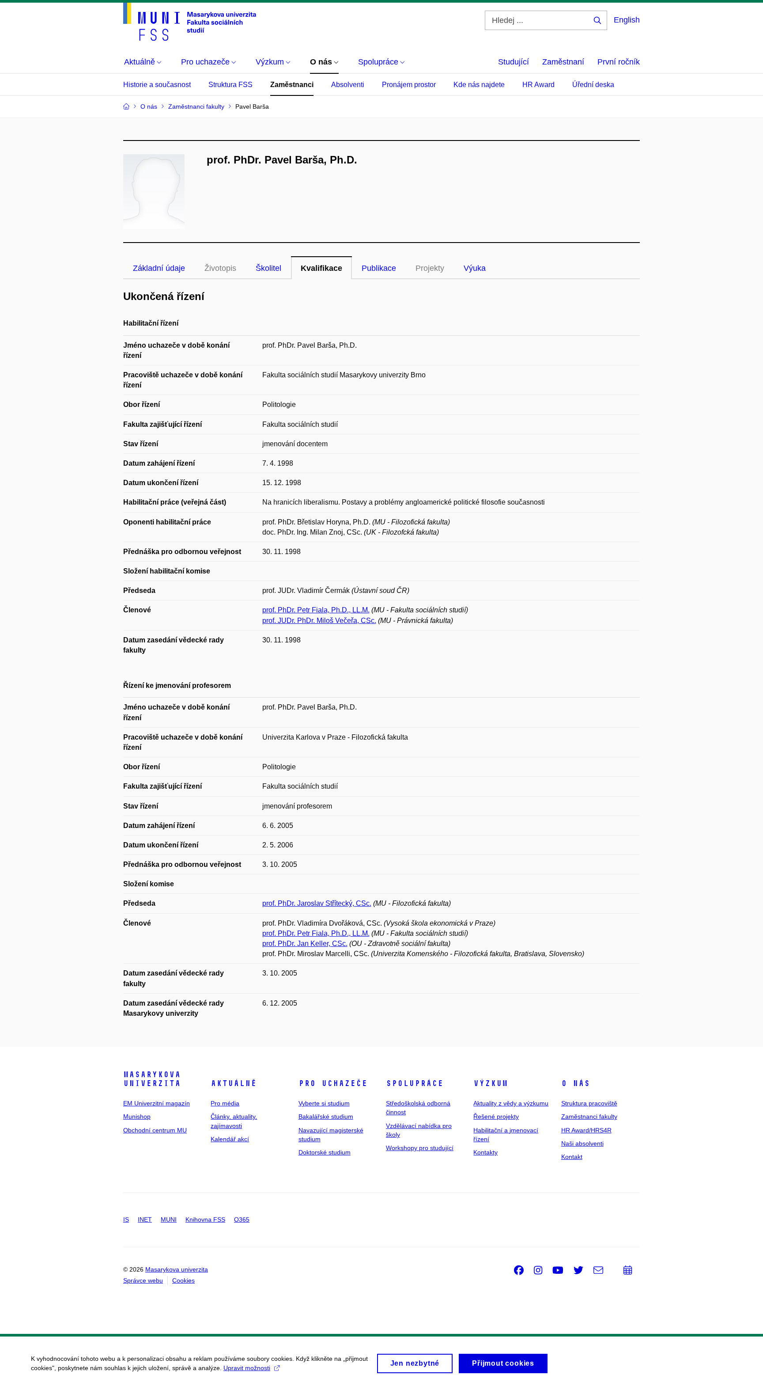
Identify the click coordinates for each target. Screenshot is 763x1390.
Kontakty (485, 1152)
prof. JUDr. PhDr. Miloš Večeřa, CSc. (319, 620)
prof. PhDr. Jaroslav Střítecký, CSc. (316, 903)
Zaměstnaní (563, 61)
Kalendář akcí (230, 1139)
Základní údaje (159, 268)
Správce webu (143, 1280)
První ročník (618, 61)
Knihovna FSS (205, 1219)
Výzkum (490, 1083)
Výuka (475, 268)
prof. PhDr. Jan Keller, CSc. (305, 943)
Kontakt (571, 1156)
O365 (241, 1219)
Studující (513, 61)
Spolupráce (414, 1083)
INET (145, 1219)
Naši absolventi (582, 1143)
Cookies (183, 1280)
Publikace (379, 268)
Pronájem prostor (409, 84)
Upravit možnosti (246, 1367)
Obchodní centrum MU (155, 1130)
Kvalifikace (321, 268)
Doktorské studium (324, 1152)
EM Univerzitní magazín (156, 1103)
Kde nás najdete (479, 84)
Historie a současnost (157, 84)
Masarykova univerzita (152, 1079)
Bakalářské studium (325, 1116)
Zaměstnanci (292, 84)
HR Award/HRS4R (586, 1130)
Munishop (137, 1116)
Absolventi (347, 84)
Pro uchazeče (332, 1083)
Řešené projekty (496, 1116)
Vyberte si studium (324, 1103)
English (627, 19)
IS (126, 1219)
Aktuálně (234, 1083)
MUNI (169, 1219)
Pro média (225, 1103)
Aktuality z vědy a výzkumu (510, 1103)
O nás (575, 1083)
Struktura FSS (230, 84)
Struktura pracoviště (589, 1103)
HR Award (538, 84)
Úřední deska (593, 84)
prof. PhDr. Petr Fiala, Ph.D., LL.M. (316, 610)
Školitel (268, 268)
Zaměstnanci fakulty (589, 1116)
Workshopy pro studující (419, 1147)
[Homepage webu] (189, 22)
